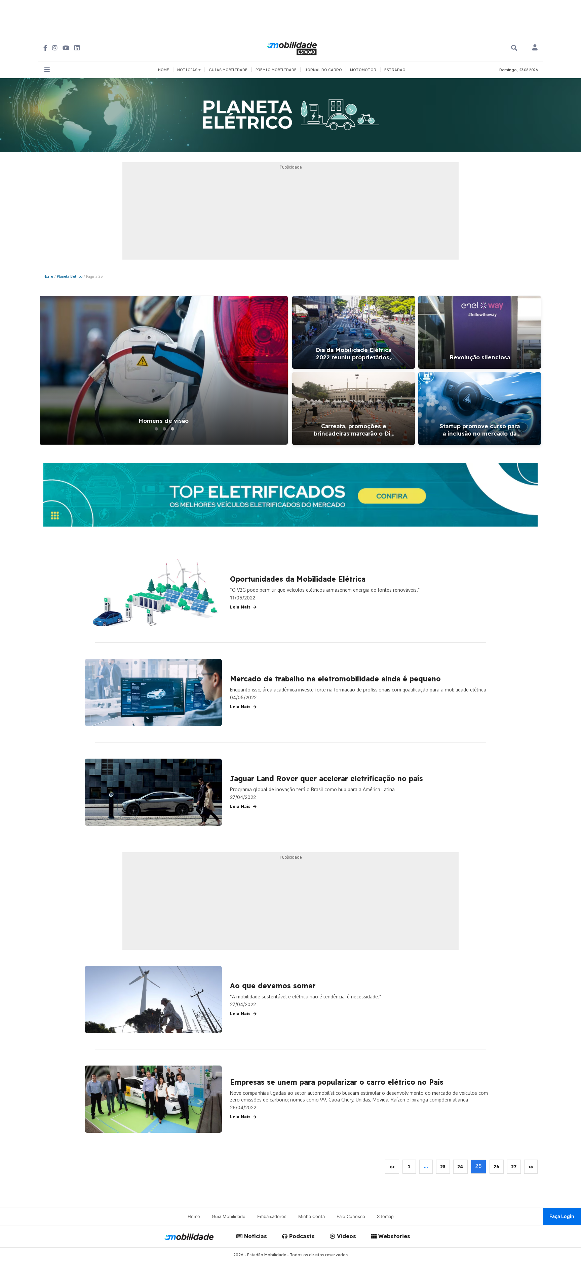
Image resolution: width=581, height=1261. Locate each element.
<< (392, 1167)
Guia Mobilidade (228, 1216)
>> (531, 1167)
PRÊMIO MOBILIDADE (276, 69)
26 (496, 1167)
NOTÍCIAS (187, 69)
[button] (156, 428)
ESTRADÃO (394, 69)
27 (513, 1167)
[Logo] (292, 47)
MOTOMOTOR (363, 69)
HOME (163, 69)
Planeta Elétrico (69, 276)
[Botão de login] (535, 48)
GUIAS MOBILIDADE (228, 69)
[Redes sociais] (45, 47)
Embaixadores (271, 1216)
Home (48, 276)
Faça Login (561, 1216)
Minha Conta (311, 1216)
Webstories (393, 1236)
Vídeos (345, 1236)
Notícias (254, 1236)
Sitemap (385, 1216)
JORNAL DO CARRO (323, 69)
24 (460, 1167)
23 (443, 1167)
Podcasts (301, 1236)
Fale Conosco (351, 1216)
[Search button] (514, 47)
